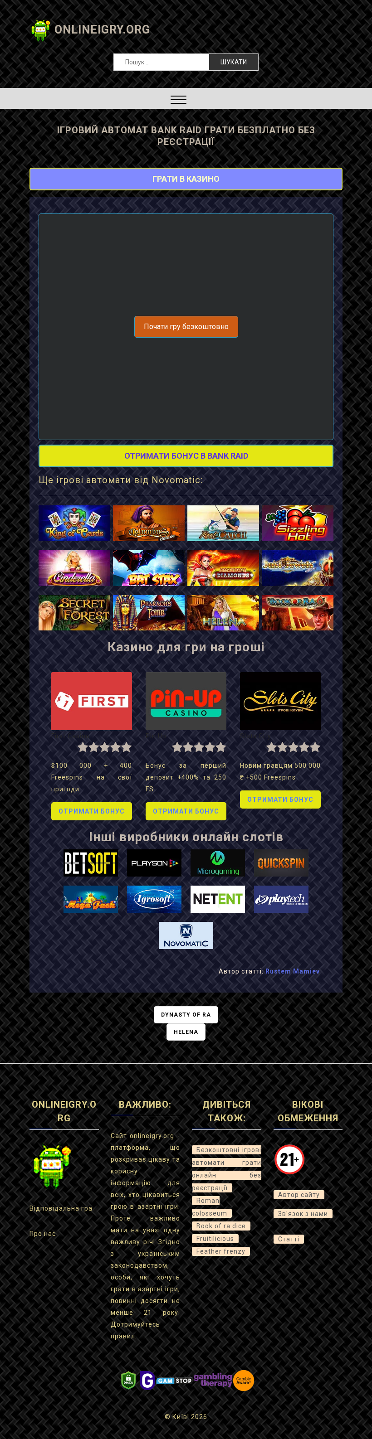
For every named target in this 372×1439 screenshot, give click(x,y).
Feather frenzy (220, 1251)
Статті (288, 1239)
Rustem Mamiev (292, 971)
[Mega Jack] (91, 898)
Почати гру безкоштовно (186, 326)
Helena (186, 1032)
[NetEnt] (218, 898)
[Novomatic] (186, 934)
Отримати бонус (92, 811)
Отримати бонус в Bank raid (186, 455)
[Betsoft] (91, 862)
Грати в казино (186, 179)
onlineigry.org (102, 29)
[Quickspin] (281, 862)
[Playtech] (281, 898)
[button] (178, 101)
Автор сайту (299, 1194)
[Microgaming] (218, 862)
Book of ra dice (221, 1226)
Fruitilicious (215, 1238)
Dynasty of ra (186, 1015)
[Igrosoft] (154, 898)
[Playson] (154, 862)
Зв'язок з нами (303, 1213)
